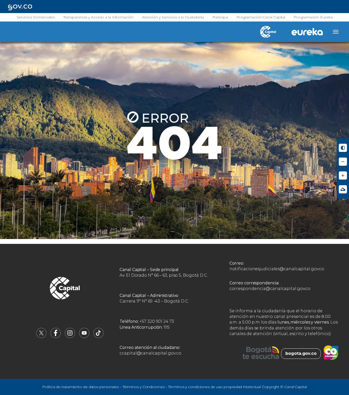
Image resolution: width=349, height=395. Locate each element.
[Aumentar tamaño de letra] (343, 175)
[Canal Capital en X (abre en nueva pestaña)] (41, 336)
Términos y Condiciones (144, 386)
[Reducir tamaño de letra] (343, 161)
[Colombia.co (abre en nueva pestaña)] (331, 353)
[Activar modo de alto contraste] (343, 147)
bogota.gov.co (301, 353)
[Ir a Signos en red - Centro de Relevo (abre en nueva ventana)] (343, 189)
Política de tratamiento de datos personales (80, 386)
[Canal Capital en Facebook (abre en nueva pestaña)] (56, 336)
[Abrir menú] (335, 31)
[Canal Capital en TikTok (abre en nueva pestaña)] (99, 336)
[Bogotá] (260, 353)
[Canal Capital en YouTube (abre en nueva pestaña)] (84, 336)
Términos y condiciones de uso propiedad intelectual (214, 386)
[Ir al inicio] (65, 289)
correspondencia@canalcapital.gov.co (270, 288)
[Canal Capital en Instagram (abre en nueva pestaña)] (70, 336)
